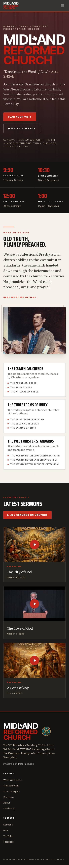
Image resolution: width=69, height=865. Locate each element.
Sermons (8, 824)
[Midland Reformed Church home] (11, 5)
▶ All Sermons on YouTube (27, 515)
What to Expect (11, 791)
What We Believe (12, 780)
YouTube (8, 836)
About (6, 803)
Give (5, 830)
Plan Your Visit (19, 117)
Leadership (9, 808)
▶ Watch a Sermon (22, 128)
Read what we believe (19, 297)
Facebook (8, 842)
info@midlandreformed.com (18, 764)
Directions (8, 797)
